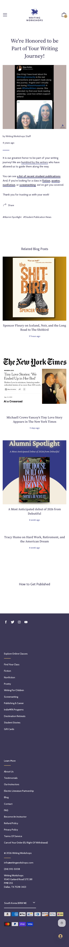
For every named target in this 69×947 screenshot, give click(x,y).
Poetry (7, 683)
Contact (8, 803)
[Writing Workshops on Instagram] (19, 622)
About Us (9, 771)
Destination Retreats (14, 716)
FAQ (6, 810)
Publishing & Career (14, 703)
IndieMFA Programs (14, 709)
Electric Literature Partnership (19, 790)
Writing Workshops (22, 853)
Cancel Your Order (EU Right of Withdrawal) (26, 842)
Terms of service (13, 836)
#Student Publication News (37, 217)
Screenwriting (11, 696)
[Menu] (5, 15)
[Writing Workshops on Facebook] (6, 622)
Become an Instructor (15, 816)
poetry (56, 180)
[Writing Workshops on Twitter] (12, 622)
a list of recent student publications (38, 176)
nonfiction (9, 184)
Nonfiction (9, 677)
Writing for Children (14, 690)
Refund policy (11, 823)
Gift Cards (9, 729)
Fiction (7, 670)
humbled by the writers (34, 162)
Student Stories (12, 722)
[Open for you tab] (60, 936)
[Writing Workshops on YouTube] (26, 622)
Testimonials (11, 777)
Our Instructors (11, 784)
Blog (6, 797)
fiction (46, 180)
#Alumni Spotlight (12, 217)
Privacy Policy (11, 829)
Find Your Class (11, 664)
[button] (64, 15)
